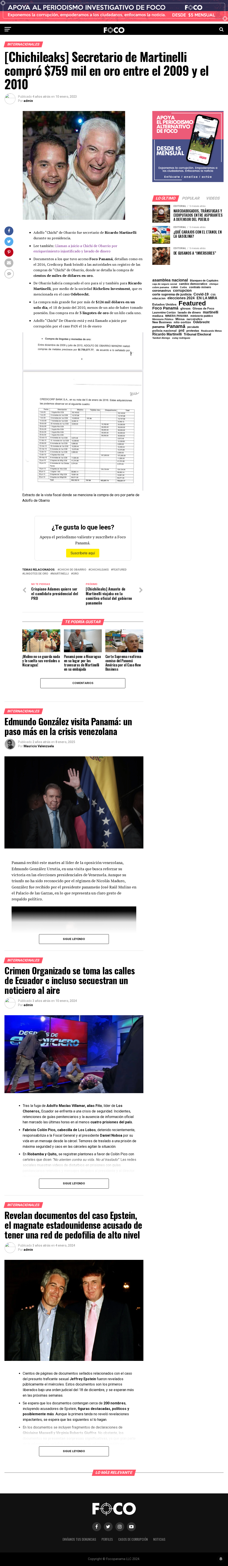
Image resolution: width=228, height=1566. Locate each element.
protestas (192, 330)
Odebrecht (201, 322)
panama (158, 326)
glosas (185, 308)
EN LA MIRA (207, 298)
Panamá (176, 326)
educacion (158, 298)
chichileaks (99, 569)
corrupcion (182, 290)
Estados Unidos (164, 304)
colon (174, 287)
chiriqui (213, 284)
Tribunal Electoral (197, 334)
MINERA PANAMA (176, 316)
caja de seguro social (164, 284)
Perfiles (107, 1539)
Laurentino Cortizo (164, 312)
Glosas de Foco (203, 308)
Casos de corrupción (133, 1539)
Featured (119, 569)
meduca (157, 316)
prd (181, 330)
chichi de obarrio (72, 569)
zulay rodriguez (181, 338)
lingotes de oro (36, 573)
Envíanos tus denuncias (79, 1539)
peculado (193, 327)
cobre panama (160, 287)
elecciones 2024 (181, 298)
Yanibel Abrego (161, 338)
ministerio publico (201, 316)
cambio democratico (193, 284)
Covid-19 (201, 294)
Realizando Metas (211, 331)
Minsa (180, 319)
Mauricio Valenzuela (39, 746)
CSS (213, 294)
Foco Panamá (165, 308)
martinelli (60, 573)
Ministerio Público (162, 319)
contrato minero (200, 287)
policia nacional (164, 330)
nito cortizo (182, 322)
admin (28, 101)
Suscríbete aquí (83, 553)
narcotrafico (194, 319)
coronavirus (161, 290)
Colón (183, 287)
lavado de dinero (189, 312)
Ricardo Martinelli (167, 334)
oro (76, 573)
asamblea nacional (170, 280)
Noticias (159, 1539)
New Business (162, 322)
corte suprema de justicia (171, 294)
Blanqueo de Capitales (204, 280)
